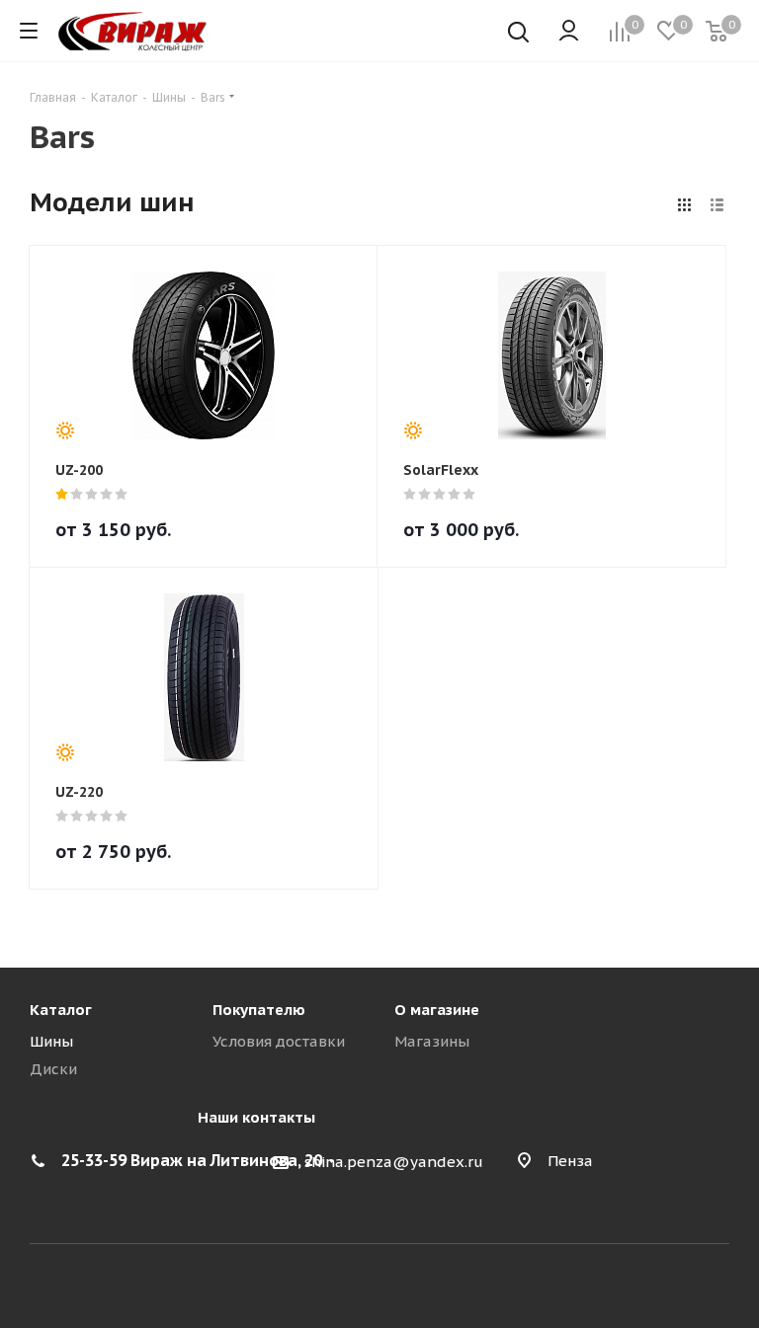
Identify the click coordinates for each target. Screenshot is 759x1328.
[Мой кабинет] (568, 31)
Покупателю (258, 1009)
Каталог (61, 1009)
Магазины (431, 1041)
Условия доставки (278, 1041)
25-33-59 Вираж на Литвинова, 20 (191, 1160)
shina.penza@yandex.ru (393, 1161)
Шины (51, 1041)
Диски (53, 1068)
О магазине (436, 1009)
